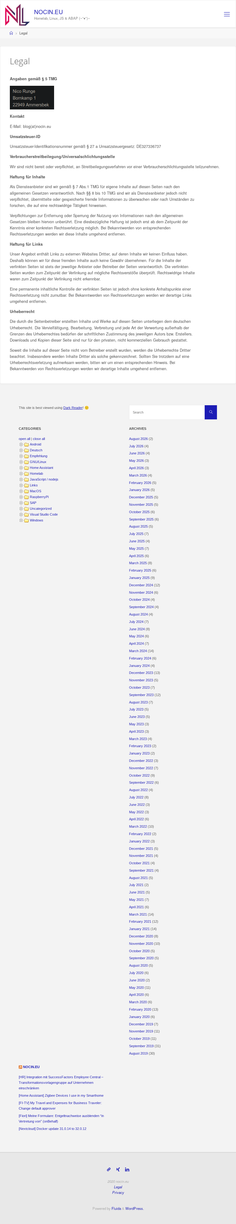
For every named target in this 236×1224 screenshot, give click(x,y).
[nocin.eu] (17, 14)
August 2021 (138, 878)
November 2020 (141, 943)
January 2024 (139, 665)
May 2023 (136, 724)
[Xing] (118, 1169)
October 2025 (139, 512)
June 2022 (137, 804)
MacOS (35, 491)
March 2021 (138, 914)
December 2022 (141, 761)
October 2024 (139, 599)
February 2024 (140, 658)
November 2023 (141, 680)
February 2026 (140, 483)
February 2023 (140, 746)
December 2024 (141, 585)
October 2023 (139, 687)
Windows (36, 520)
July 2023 (136, 709)
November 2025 (141, 504)
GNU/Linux (38, 462)
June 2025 (137, 541)
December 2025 (141, 497)
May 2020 (136, 987)
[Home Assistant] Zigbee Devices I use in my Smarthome (61, 1095)
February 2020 (140, 1009)
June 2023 (137, 717)
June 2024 (137, 629)
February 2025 (140, 570)
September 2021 (141, 870)
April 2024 (136, 643)
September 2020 (141, 958)
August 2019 (138, 1053)
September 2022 (141, 782)
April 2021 (136, 907)
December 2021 (141, 848)
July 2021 (136, 885)
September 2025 (141, 519)
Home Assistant (41, 467)
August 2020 (138, 965)
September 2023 (141, 695)
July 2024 (136, 622)
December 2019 (141, 1024)
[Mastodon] (108, 1169)
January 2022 (139, 841)
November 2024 (141, 592)
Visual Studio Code (44, 514)
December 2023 (141, 673)
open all (24, 439)
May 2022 (136, 812)
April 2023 (136, 731)
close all (39, 439)
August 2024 (138, 614)
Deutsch (36, 450)
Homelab (36, 473)
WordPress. (134, 1208)
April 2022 (136, 819)
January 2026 (139, 490)
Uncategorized (41, 508)
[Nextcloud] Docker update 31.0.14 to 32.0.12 (52, 1129)
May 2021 (136, 899)
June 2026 (137, 453)
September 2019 (141, 1046)
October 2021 (139, 863)
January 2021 (139, 929)
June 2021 (137, 892)
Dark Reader (73, 408)
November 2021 (141, 856)
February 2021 (140, 921)
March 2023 (138, 739)
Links (34, 485)
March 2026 (138, 475)
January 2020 (139, 1017)
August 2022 (138, 790)
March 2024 (138, 651)
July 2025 (136, 534)
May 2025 (136, 548)
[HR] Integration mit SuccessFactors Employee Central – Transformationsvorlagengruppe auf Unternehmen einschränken (61, 1082)
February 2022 (140, 834)
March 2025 (138, 563)
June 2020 (137, 980)
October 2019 (139, 1038)
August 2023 (138, 702)
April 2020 (136, 994)
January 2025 (139, 578)
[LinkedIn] (127, 1169)
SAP (33, 503)
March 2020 (138, 1002)
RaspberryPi (39, 497)
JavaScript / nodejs (44, 479)
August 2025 (138, 526)
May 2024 (136, 636)
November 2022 (141, 768)
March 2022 (138, 826)
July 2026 (136, 446)
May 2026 (136, 460)
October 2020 (139, 951)
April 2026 (136, 468)
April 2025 (136, 556)
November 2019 (141, 1031)
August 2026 (138, 439)
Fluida (116, 1208)
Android (35, 444)
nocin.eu (31, 1067)
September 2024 (141, 607)
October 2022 (139, 775)
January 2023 (139, 753)
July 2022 (136, 797)
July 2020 (136, 973)
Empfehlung (38, 456)
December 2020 (141, 936)
